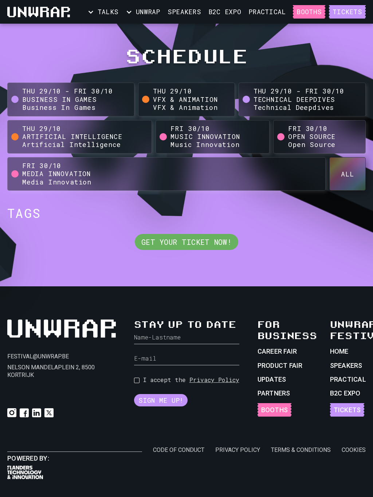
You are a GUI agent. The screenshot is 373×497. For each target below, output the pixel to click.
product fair (280, 365)
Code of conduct (178, 449)
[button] (103, 12)
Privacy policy (237, 449)
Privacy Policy (214, 379)
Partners (274, 393)
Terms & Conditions (301, 449)
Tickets (347, 11)
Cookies (354, 449)
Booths (309, 11)
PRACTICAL (267, 11)
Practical (348, 379)
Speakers (346, 365)
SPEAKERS (184, 11)
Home (339, 351)
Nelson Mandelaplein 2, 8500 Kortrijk (51, 371)
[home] (38, 12)
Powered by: (28, 458)
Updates (272, 379)
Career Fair (277, 351)
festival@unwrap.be (38, 356)
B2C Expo (224, 11)
